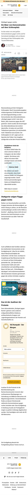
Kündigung (8, 487)
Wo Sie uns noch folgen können (15, 476)
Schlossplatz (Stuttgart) (8, 10)
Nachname (5, 360)
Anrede (5, 346)
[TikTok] (15, 472)
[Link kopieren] (12, 53)
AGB (17, 482)
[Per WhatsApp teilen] (22, 53)
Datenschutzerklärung (11, 191)
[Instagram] (9, 472)
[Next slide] (23, 68)
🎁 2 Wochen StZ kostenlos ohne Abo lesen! (14, 1)
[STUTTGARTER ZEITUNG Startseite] (14, 5)
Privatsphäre (5, 482)
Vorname (5, 353)
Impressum (20, 487)
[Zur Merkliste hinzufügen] (26, 53)
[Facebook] (18, 472)
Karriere (12, 482)
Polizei (4, 15)
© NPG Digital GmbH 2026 (14, 468)
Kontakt (14, 487)
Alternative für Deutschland (16, 12)
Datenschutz (22, 482)
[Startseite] (3, 458)
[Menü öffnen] (2, 5)
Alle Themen (10, 15)
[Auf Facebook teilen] (15, 53)
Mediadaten (5, 485)
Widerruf (14, 489)
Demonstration (6, 12)
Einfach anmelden (14, 382)
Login (25, 5)
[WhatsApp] (12, 472)
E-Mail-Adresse (6, 367)
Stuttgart (16, 10)
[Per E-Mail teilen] (18, 53)
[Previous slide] (20, 68)
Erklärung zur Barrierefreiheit (18, 485)
